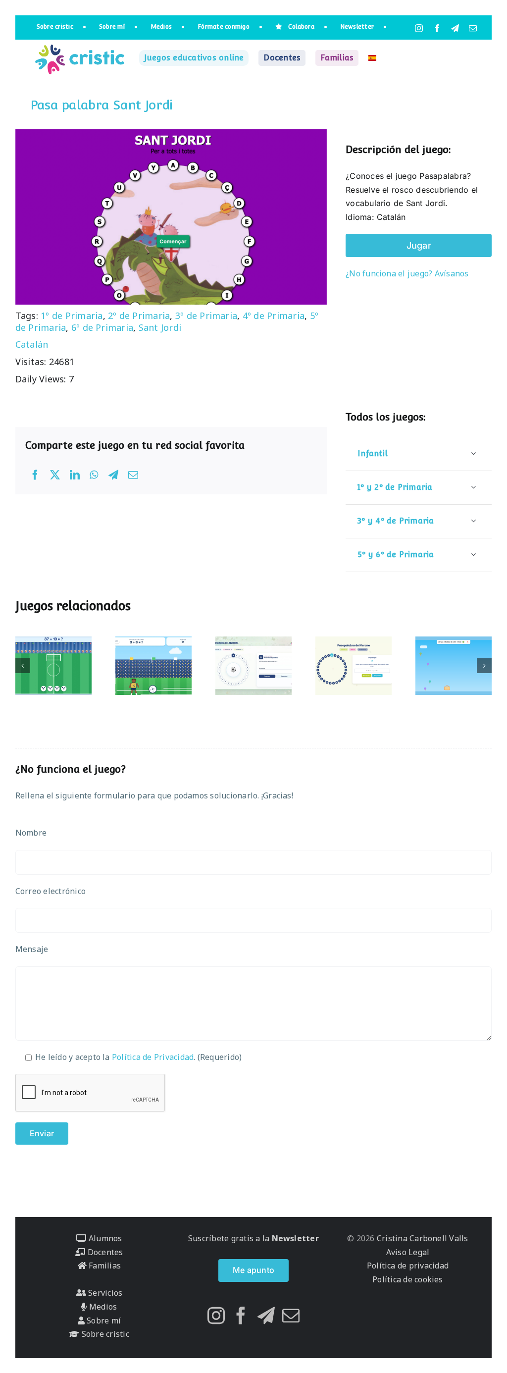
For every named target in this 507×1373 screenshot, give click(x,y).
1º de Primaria (71, 315)
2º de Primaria (139, 315)
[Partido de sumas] (153, 665)
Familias (104, 1265)
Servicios (104, 1292)
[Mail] (291, 1315)
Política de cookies (407, 1279)
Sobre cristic (104, 1333)
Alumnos (104, 1238)
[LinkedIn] (75, 475)
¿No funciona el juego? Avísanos (407, 273)
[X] (55, 475)
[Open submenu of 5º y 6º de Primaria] (473, 554)
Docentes (104, 1252)
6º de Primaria (102, 327)
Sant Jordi (160, 327)
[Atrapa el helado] (453, 665)
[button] (22, 665)
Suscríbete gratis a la (253, 1238)
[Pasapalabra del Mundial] (253, 665)
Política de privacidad (408, 1265)
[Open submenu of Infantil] (473, 453)
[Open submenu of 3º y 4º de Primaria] (473, 521)
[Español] (372, 58)
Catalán (32, 344)
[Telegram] (113, 475)
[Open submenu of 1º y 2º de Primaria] (473, 487)
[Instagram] (216, 1315)
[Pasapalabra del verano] (353, 665)
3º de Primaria (206, 315)
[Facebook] (35, 475)
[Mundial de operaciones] (53, 665)
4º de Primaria (273, 315)
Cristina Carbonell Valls (421, 1238)
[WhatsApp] (94, 475)
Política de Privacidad (153, 1057)
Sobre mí (103, 1320)
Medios (102, 1306)
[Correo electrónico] (133, 475)
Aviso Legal (408, 1252)
